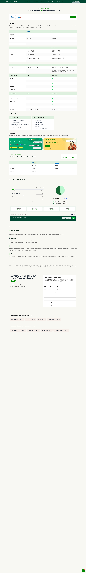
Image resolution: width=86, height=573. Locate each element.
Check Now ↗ (12, 35)
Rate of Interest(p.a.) (16, 193)
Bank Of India (28, 25)
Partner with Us (51, 1)
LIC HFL (22, 25)
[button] (60, 277)
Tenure (71, 155)
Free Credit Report (76, 1)
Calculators (35, 1)
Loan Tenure (14, 199)
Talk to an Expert (66, 218)
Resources (43, 1)
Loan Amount (64, 155)
